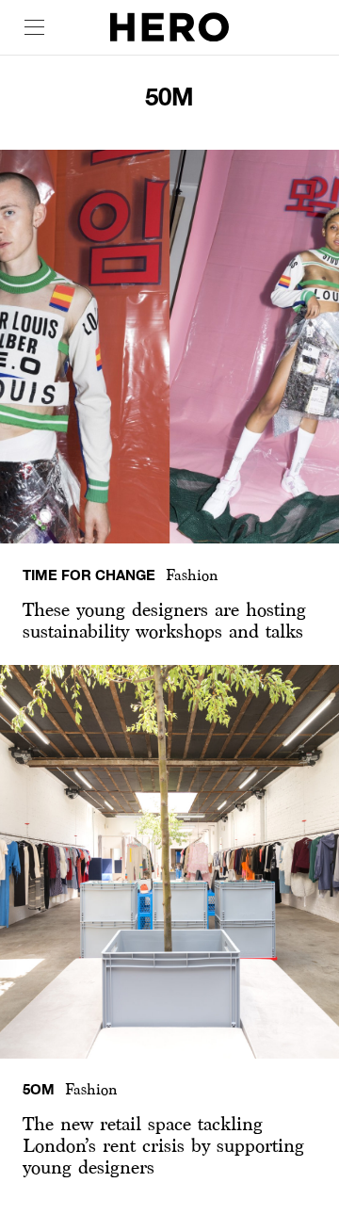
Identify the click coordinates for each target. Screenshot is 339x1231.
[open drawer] (34, 27)
